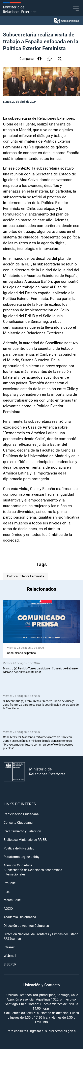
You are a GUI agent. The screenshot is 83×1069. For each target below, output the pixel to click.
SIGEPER (10, 964)
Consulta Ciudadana (18, 822)
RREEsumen (12, 938)
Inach (7, 891)
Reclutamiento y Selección (22, 831)
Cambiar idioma (70, 21)
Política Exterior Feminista (25, 576)
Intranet (9, 947)
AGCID (8, 908)
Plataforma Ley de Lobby (21, 857)
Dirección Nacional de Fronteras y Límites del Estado (41, 934)
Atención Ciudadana (18, 865)
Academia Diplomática (20, 917)
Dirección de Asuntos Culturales (26, 925)
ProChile (10, 883)
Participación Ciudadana (21, 814)
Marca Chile (12, 900)
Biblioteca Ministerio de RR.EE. (25, 839)
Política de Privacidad (19, 848)
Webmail (10, 955)
